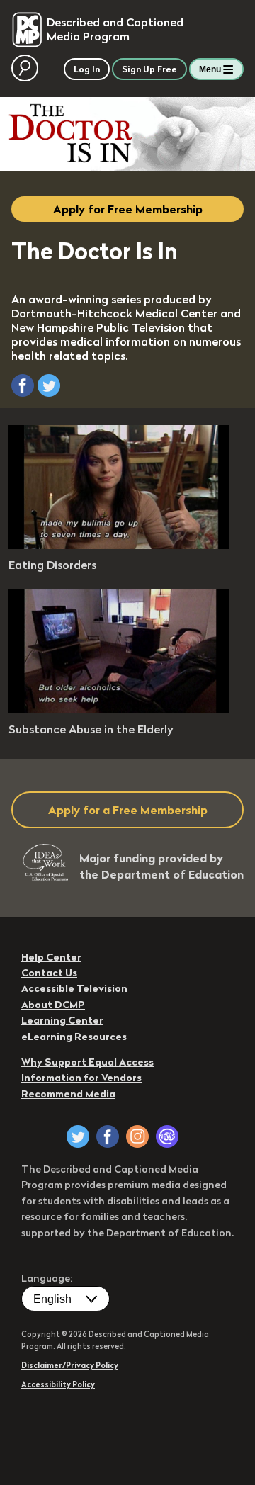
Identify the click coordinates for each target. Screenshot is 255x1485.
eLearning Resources (74, 1036)
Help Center (51, 957)
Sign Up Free (149, 69)
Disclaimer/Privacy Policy (69, 1365)
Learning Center (62, 1020)
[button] (22, 385)
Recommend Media (68, 1094)
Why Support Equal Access (87, 1062)
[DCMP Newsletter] (167, 1136)
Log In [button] (87, 69)
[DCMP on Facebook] (107, 1136)
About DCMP (53, 1004)
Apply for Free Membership (128, 209)
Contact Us (49, 972)
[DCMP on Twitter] (78, 1136)
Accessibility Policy (58, 1384)
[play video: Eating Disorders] (119, 545)
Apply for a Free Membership (128, 810)
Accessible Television (74, 988)
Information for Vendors (81, 1077)
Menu (210, 69)
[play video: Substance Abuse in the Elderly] (119, 709)
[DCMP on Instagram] (137, 1136)
